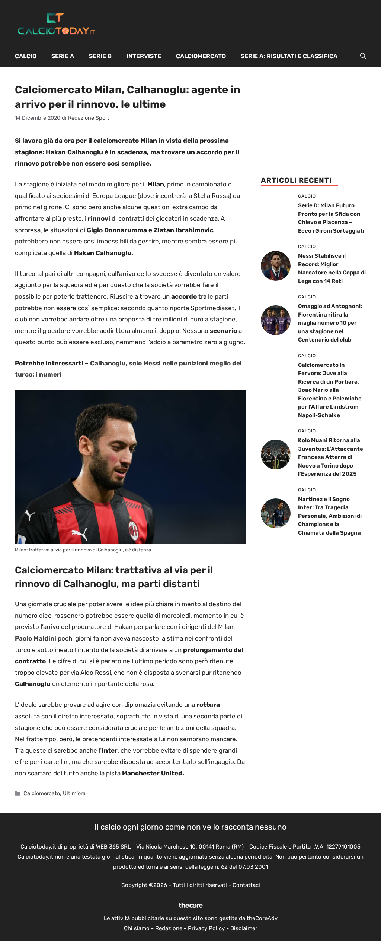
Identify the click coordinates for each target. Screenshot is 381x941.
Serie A (62, 56)
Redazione (168, 928)
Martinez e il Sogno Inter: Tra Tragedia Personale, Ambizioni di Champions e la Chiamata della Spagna (330, 516)
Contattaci (246, 885)
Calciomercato (201, 56)
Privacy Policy (206, 928)
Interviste (144, 56)
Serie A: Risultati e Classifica (289, 56)
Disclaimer (243, 928)
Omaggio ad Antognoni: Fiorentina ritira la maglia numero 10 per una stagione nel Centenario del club (330, 323)
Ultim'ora (74, 793)
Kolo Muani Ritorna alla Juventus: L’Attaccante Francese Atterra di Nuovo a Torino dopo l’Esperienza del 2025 (330, 457)
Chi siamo (137, 928)
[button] (363, 56)
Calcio (25, 56)
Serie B (100, 56)
